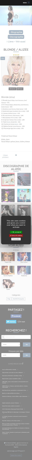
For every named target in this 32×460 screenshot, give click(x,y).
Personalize (16, 239)
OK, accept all (16, 232)
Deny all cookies (16, 235)
